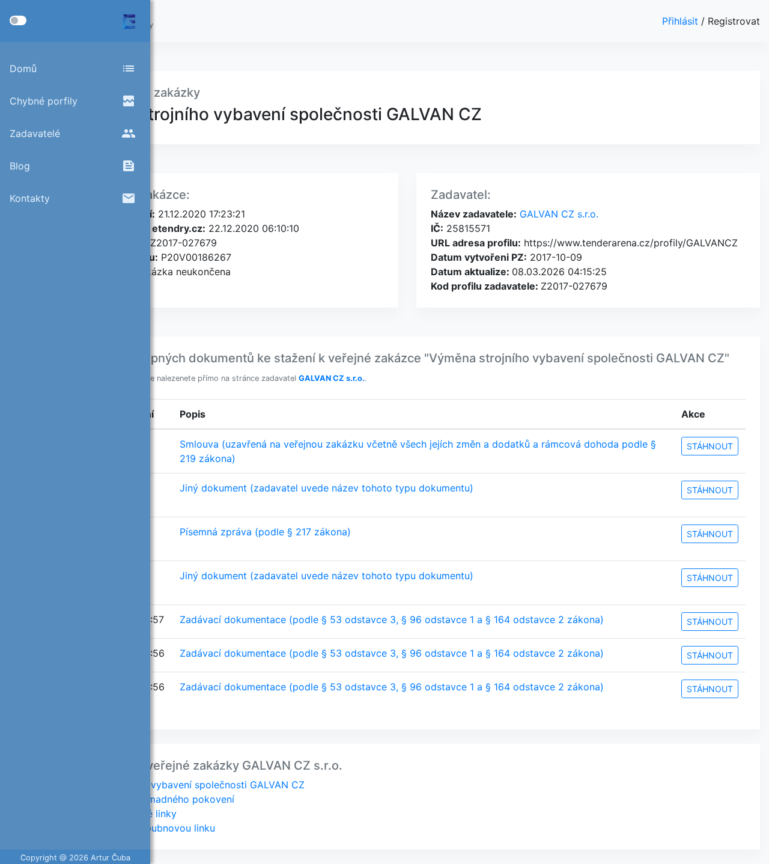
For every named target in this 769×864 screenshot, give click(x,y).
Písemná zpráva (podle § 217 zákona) (265, 532)
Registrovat (734, 21)
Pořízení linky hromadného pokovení (151, 799)
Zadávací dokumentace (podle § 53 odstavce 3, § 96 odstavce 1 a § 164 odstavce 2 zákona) (392, 619)
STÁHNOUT (710, 446)
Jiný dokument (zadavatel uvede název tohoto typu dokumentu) (326, 488)
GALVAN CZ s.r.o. (557, 214)
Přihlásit (681, 21)
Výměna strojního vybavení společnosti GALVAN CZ (186, 785)
